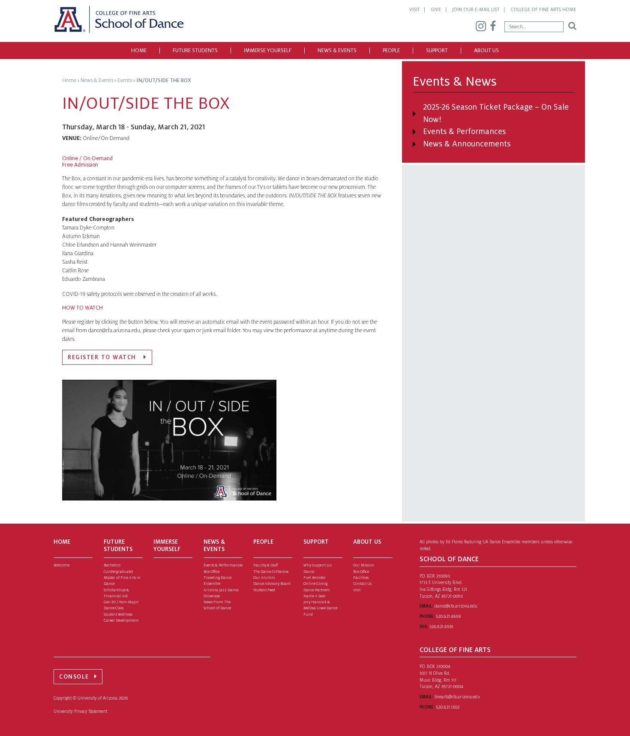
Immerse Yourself (267, 51)
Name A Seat (314, 596)
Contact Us (362, 583)
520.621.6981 (441, 626)
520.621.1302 (447, 707)
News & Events (337, 51)
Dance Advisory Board (272, 583)
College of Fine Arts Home (543, 9)
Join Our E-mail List (475, 9)
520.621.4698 (448, 616)
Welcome (61, 565)
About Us (486, 51)
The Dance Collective (270, 571)
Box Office (211, 571)
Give (436, 9)
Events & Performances (464, 131)
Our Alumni (264, 577)
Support (437, 51)
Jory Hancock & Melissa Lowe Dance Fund (320, 608)
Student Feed (264, 590)
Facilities (361, 577)
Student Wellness (118, 614)
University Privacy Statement (80, 711)
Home (139, 51)
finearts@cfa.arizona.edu (457, 696)
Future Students (195, 51)
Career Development (121, 620)
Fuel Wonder (314, 577)
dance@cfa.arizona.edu (456, 606)
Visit (414, 9)
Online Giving (315, 583)
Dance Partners (316, 590)
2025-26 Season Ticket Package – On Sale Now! (496, 113)
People (391, 51)
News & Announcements (466, 144)
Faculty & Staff (265, 565)
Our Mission (363, 565)
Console (74, 676)
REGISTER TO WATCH (103, 357)
